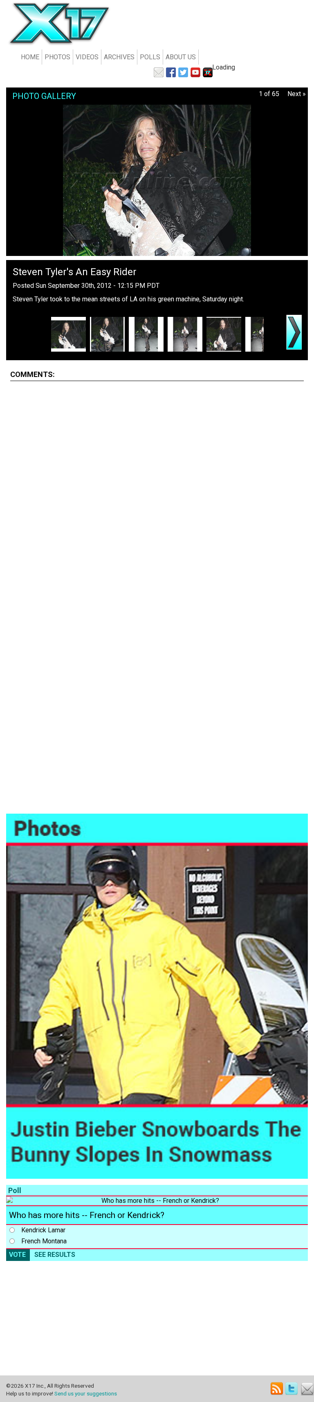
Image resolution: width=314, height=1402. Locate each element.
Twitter (292, 1388)
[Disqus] (157, 490)
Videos (87, 57)
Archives (119, 57)
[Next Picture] (294, 332)
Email (307, 1388)
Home (30, 57)
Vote (17, 1254)
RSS (277, 1388)
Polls (150, 57)
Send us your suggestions (85, 1393)
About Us (181, 57)
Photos (57, 57)
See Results (54, 1254)
